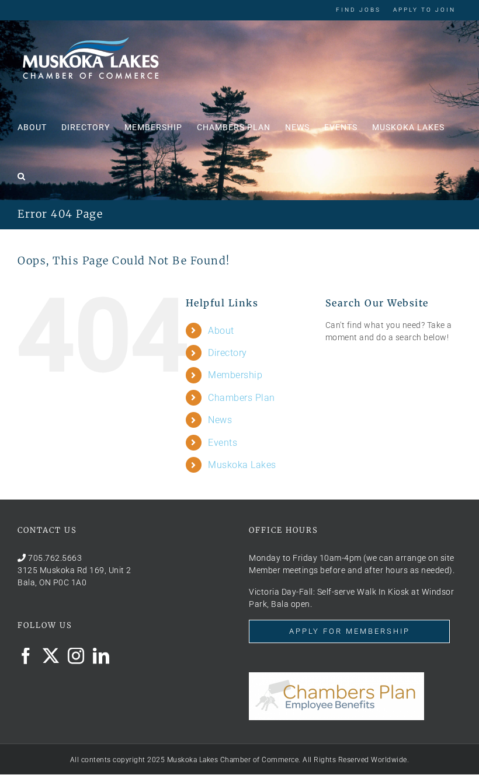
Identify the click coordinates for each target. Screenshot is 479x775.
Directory (227, 352)
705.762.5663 (55, 558)
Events (222, 442)
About (221, 330)
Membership (235, 374)
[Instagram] (76, 656)
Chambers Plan (241, 397)
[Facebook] (26, 656)
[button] (22, 175)
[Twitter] (51, 656)
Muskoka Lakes (242, 464)
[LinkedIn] (101, 656)
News (220, 419)
